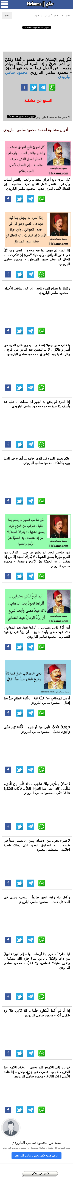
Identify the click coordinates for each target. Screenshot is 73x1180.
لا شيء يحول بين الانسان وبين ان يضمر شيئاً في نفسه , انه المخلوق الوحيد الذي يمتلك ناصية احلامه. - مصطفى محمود (37, 845)
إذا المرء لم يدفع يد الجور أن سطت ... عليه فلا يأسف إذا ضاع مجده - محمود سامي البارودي (37, 404)
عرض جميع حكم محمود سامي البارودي (36, 1155)
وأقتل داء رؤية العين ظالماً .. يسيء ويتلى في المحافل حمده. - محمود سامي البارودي (37, 899)
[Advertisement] (36, 40)
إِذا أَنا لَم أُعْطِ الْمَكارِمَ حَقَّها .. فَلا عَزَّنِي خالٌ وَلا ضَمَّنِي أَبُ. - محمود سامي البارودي (37, 1012)
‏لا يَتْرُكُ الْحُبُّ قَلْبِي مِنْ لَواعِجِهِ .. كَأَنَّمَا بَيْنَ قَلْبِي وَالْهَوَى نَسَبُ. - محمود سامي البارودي (37, 729)
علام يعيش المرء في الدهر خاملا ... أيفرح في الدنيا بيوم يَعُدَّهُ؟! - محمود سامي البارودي (37, 460)
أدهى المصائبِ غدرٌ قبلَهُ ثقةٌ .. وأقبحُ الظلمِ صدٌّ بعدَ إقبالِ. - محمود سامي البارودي (37, 700)
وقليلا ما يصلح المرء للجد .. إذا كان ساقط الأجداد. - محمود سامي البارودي (37, 290)
